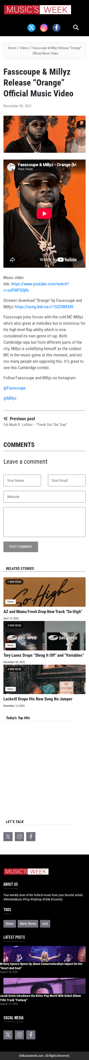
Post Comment (20, 547)
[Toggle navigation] (9, 19)
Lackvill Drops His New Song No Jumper (37, 699)
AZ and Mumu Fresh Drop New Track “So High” (42, 611)
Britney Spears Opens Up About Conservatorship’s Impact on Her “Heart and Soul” (41, 966)
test (45, 924)
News (10, 601)
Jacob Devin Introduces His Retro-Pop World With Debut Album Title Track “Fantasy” (40, 998)
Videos (24, 48)
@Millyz (9, 398)
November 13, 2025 (14, 705)
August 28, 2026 (9, 972)
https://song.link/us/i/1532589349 (44, 306)
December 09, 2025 (14, 662)
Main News (28, 924)
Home (12, 48)
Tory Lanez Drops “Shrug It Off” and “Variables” (43, 655)
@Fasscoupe (14, 388)
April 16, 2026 (11, 618)
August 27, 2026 (9, 1003)
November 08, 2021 (17, 106)
